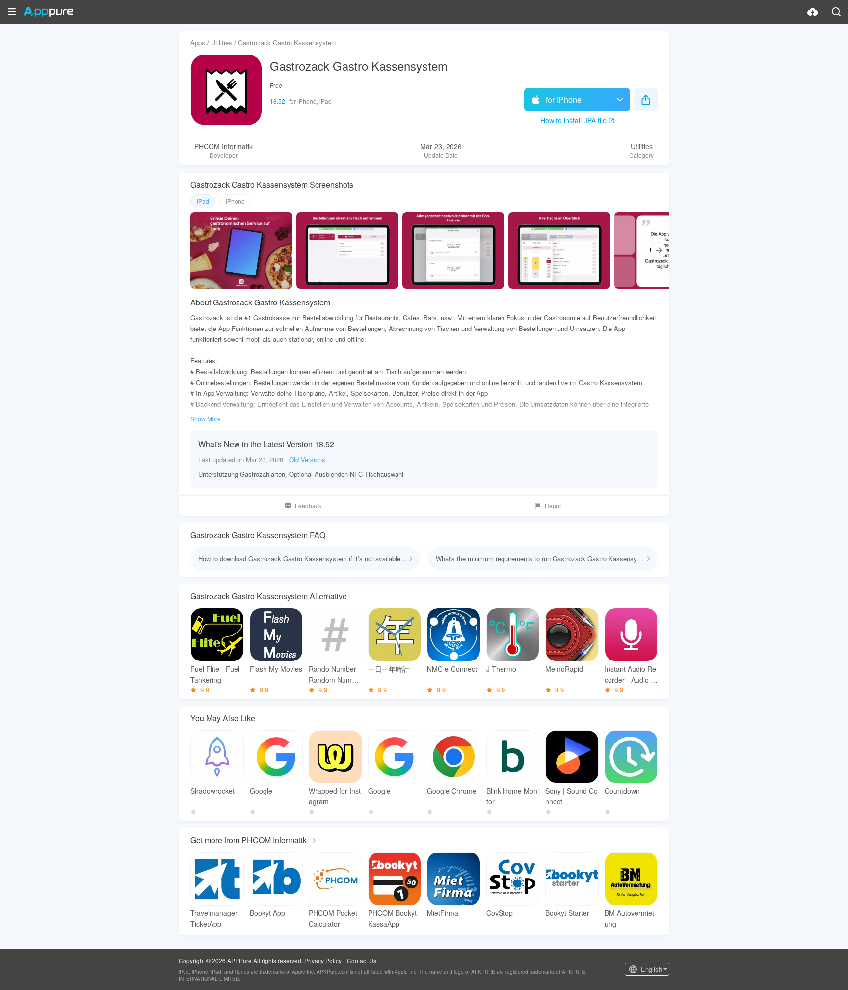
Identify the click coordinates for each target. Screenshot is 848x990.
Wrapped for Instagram (335, 796)
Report (554, 505)
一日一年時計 (388, 669)
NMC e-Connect (452, 669)
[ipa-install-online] (812, 12)
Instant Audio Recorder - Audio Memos (631, 674)
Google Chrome (452, 791)
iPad (203, 201)
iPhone (235, 201)
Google (261, 791)
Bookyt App (267, 913)
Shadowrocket (212, 791)
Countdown (622, 791)
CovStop (499, 913)
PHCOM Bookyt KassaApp (392, 918)
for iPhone (564, 99)
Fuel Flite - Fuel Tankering (214, 674)
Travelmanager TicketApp (214, 918)
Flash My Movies (276, 669)
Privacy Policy (323, 960)
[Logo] (48, 12)
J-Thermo (501, 669)
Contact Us (361, 960)
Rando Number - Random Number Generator (335, 674)
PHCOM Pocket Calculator (333, 918)
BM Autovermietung (629, 918)
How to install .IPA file (573, 120)
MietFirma (442, 913)
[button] (12, 12)
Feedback (308, 505)
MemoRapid (564, 669)
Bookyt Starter (567, 913)
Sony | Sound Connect (571, 796)
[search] (836, 12)
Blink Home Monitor (512, 796)
